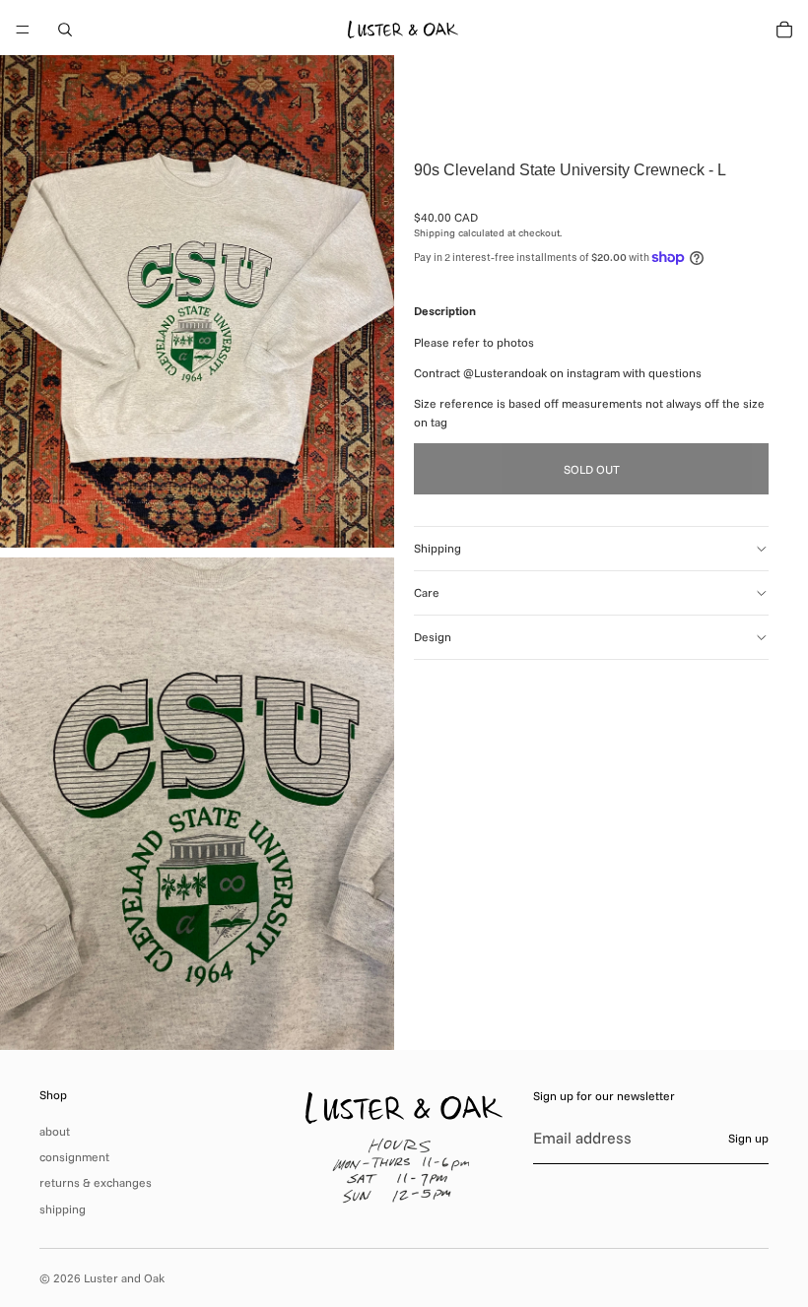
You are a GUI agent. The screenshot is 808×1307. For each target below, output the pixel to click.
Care (426, 592)
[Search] (65, 29)
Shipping (437, 548)
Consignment (74, 1156)
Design (432, 636)
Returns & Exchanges (95, 1182)
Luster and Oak (124, 1278)
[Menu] (22, 29)
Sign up (748, 1138)
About (54, 1131)
